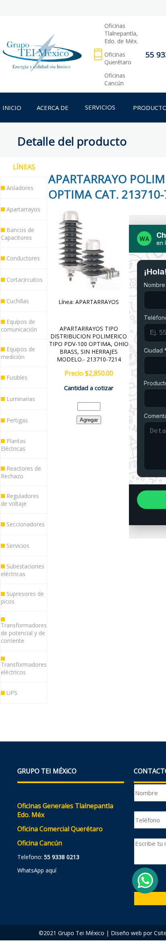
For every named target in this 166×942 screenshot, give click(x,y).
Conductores (23, 258)
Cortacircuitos (24, 279)
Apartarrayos (23, 209)
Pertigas (17, 420)
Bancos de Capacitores (17, 233)
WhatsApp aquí (36, 870)
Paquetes (24, 713)
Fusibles (16, 377)
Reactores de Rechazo (21, 472)
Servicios (17, 545)
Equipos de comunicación (19, 325)
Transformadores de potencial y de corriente (24, 632)
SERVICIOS (100, 107)
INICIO (11, 107)
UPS (11, 693)
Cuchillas (17, 301)
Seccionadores (25, 524)
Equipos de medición (18, 353)
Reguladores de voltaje (20, 499)
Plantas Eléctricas (13, 444)
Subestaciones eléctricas (22, 570)
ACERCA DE (52, 107)
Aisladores (19, 188)
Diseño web (126, 933)
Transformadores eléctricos (24, 668)
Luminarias (20, 399)
